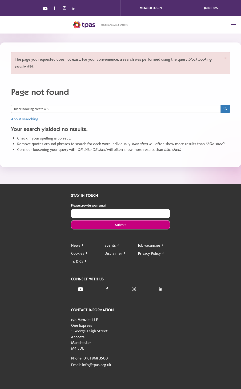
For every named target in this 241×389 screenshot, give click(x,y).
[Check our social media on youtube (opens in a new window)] (45, 9)
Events (110, 245)
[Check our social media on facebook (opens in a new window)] (55, 9)
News (75, 245)
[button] (225, 57)
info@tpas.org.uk (96, 365)
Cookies (77, 253)
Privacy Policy (149, 253)
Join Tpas (211, 8)
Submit (120, 225)
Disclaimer (113, 253)
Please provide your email (88, 205)
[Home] (97, 25)
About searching (24, 119)
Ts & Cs (77, 261)
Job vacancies (149, 245)
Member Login (151, 8)
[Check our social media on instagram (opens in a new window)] (65, 9)
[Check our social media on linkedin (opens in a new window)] (75, 9)
